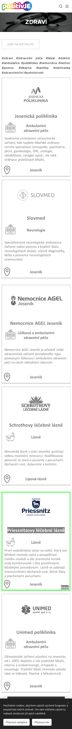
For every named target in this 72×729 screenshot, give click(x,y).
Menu (67, 6)
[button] (60, 6)
